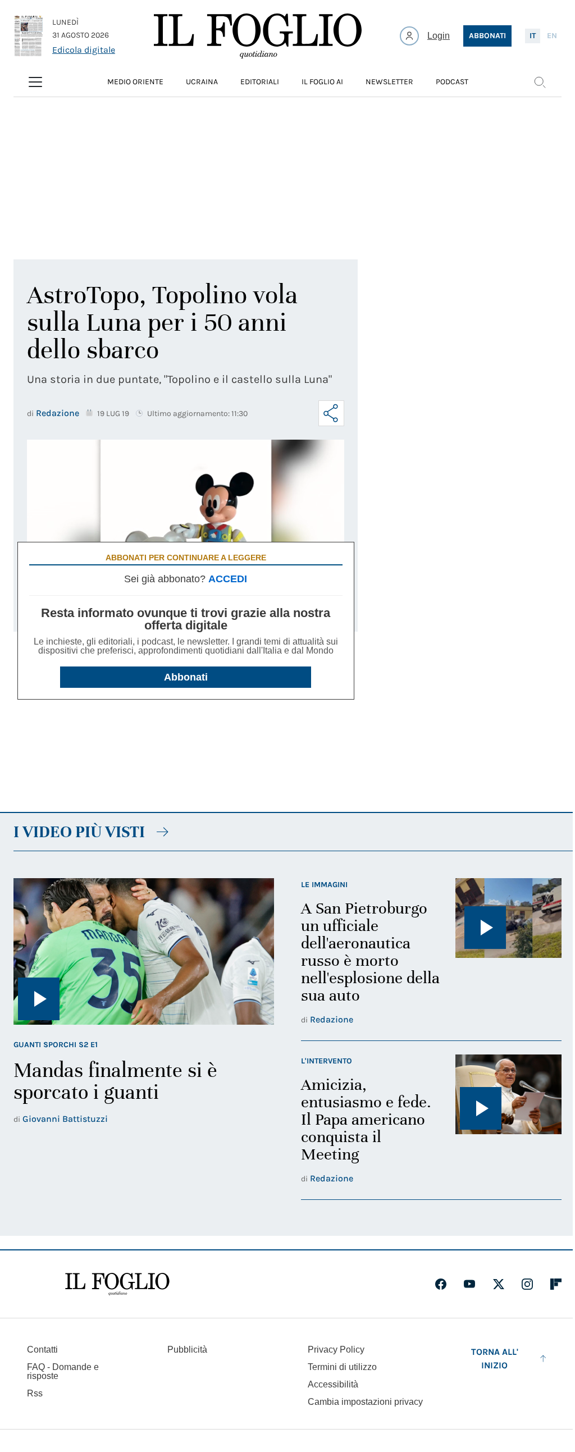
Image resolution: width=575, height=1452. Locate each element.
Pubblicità (187, 1349)
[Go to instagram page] (527, 1284)
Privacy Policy (336, 1349)
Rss (35, 1393)
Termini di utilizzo (342, 1367)
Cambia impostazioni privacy (365, 1402)
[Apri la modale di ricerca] (539, 82)
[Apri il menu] (35, 82)
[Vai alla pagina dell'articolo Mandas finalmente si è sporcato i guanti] (143, 951)
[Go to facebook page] (440, 1284)
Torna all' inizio (494, 1358)
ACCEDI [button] (227, 579)
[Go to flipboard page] (556, 1284)
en (552, 35)
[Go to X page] (498, 1284)
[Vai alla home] (258, 35)
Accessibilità (333, 1384)
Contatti (42, 1349)
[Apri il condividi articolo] (331, 413)
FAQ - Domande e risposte (63, 1371)
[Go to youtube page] (469, 1284)
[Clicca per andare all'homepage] (117, 1284)
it (533, 35)
